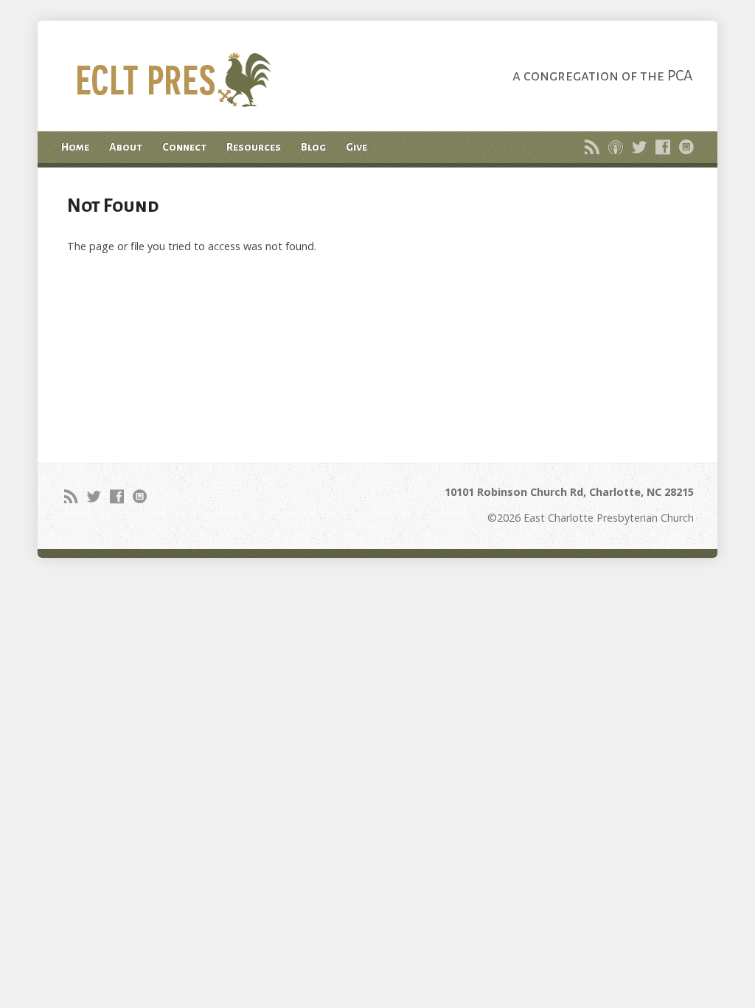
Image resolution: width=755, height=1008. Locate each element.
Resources (253, 147)
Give (356, 147)
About (125, 147)
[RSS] (592, 146)
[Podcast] (615, 146)
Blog (313, 147)
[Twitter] (639, 146)
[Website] (686, 146)
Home (75, 147)
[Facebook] (662, 146)
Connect (184, 147)
